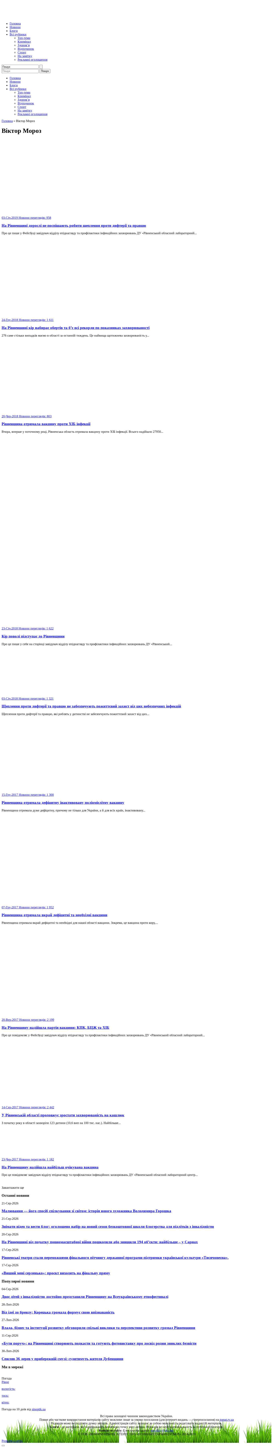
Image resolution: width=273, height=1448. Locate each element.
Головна (15, 23)
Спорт (22, 52)
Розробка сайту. (12, 1441)
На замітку (25, 56)
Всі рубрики (18, 34)
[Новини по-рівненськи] (52, 16)
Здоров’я (24, 45)
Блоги (14, 30)
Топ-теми (24, 38)
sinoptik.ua (39, 1409)
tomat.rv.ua (227, 1419)
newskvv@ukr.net (161, 1430)
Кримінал (24, 41)
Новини (15, 27)
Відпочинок (26, 48)
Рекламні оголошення (32, 59)
